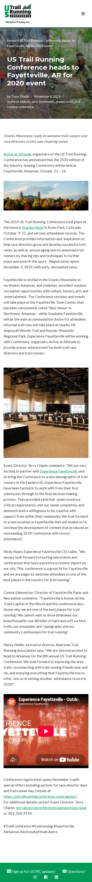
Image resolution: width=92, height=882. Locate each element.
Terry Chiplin (20, 96)
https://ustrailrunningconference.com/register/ (40, 796)
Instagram (35, 877)
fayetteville (46, 101)
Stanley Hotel (33, 227)
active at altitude (18, 101)
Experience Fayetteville (58, 471)
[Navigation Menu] (83, 13)
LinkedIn (57, 877)
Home (11, 40)
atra (35, 101)
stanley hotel (64, 101)
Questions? (76, 871)
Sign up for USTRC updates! (33, 871)
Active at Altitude (17, 154)
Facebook (46, 877)
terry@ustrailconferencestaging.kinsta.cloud (51, 808)
